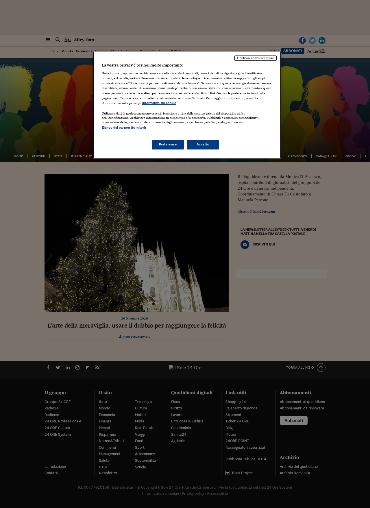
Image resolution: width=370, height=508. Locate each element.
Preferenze (168, 144)
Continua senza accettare (255, 58)
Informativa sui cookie (159, 103)
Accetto (203, 144)
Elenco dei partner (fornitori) (124, 127)
